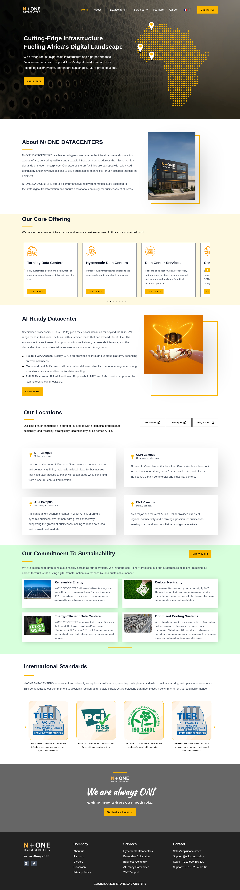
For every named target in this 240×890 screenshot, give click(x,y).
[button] (102, 9)
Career (173, 9)
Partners (158, 9)
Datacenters (117, 9)
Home (84, 9)
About (97, 9)
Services (139, 9)
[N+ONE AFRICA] (32, 9)
